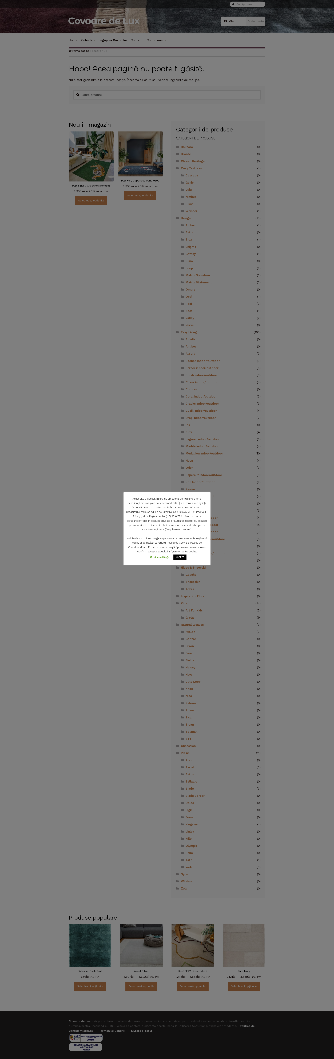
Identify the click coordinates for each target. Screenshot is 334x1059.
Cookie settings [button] (159, 557)
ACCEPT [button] (180, 557)
